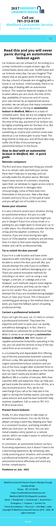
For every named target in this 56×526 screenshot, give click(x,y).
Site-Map (40, 507)
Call (29, 521)
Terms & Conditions (13, 507)
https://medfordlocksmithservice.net (28, 493)
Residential (18, 500)
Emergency (16, 503)
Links (49, 507)
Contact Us (40, 503)
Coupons (28, 503)
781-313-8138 (28, 21)
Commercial (31, 500)
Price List (29, 507)
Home (7, 500)
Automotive (45, 500)
